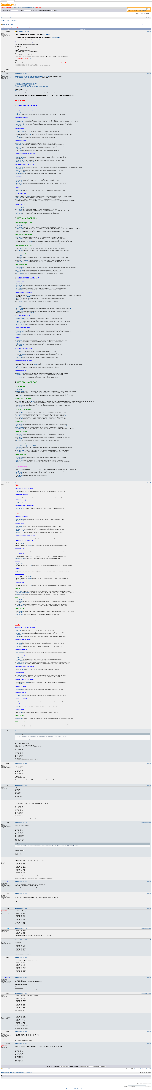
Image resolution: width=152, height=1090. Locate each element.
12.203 (20, 136)
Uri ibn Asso (19, 171)
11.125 (20, 646)
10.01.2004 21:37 (21, 881)
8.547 (22, 633)
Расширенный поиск (142, 10)
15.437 (20, 181)
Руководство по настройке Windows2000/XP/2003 (26, 83)
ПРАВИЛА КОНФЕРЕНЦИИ (7, 7)
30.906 (20, 210)
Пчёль (17, 321)
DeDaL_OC (17, 652)
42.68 (20, 475)
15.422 (20, 179)
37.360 (22, 373)
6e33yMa (18, 157)
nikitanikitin (18, 323)
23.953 (30, 578)
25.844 (21, 202)
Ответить (11, 24)
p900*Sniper (19, 124)
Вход (14, 7)
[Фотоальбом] (148, 822)
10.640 (20, 526)
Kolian (17, 180)
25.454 (20, 238)
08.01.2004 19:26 (21, 763)
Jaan (17, 114)
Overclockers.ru (4, 0)
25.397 (20, 199)
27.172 (21, 310)
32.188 (32, 363)
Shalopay (18, 318)
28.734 (21, 270)
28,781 (20, 438)
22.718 (21, 228)
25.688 (20, 414)
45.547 (20, 377)
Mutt (17, 271)
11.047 (22, 530)
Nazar (17, 594)
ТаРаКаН (18, 131)
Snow (17, 333)
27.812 (34, 446)
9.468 (20, 113)
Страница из (137, 24)
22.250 (20, 718)
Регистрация (18, 7)
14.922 (23, 171)
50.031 (19, 476)
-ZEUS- (17, 308)
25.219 (20, 248)
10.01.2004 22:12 (21, 893)
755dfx (17, 289)
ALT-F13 (18, 634)
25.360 (20, 412)
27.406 (22, 695)
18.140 (27, 682)
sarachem (18, 207)
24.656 (20, 340)
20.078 (20, 683)
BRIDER (18, 123)
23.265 (28, 296)
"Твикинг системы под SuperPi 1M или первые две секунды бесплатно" (32, 76)
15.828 (20, 284)
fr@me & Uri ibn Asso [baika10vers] (24, 446)
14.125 (32, 161)
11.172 (22, 532)
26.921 (21, 243)
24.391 (20, 591)
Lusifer (17, 261)
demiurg (18, 519)
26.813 (30, 392)
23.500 (20, 298)
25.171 (20, 341)
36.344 (20, 333)
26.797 (30, 241)
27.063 (21, 395)
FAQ (34, 7)
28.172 (20, 435)
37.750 (20, 472)
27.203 (20, 357)
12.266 (19, 137)
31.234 (21, 460)
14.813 (21, 170)
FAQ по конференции (148, 0)
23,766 (23, 676)
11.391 (22, 502)
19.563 (20, 190)
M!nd (17, 120)
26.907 (21, 308)
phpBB (73, 1087)
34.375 (35, 364)
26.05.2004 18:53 (21, 1013)
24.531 (22, 564)
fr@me (17, 225)
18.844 (20, 285)
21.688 (20, 225)
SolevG (17, 273)
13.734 (20, 508)
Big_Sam (18, 520)
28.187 (20, 261)
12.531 (20, 538)
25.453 (20, 343)
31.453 (22, 425)
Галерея (30, 7)
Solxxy (17, 167)
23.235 (20, 601)
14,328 (21, 167)
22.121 (20, 706)
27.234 (22, 311)
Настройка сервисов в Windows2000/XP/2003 (25, 84)
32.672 (22, 324)
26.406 (20, 267)
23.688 (28, 196)
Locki (17, 377)
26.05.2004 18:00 (21, 939)
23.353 (30, 576)
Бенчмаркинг (29, 17)
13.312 (22, 156)
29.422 (19, 271)
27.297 (20, 258)
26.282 (22, 391)
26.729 (20, 355)
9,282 (22, 662)
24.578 (20, 689)
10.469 (20, 645)
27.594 (21, 418)
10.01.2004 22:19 (21, 908)
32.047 (23, 323)
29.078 (22, 318)
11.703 (23, 124)
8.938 (20, 642)
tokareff (17, 376)
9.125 (22, 659)
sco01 (17, 334)
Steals (17, 474)
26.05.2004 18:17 (21, 993)
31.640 (20, 321)
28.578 (20, 437)
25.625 (20, 605)
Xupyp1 (17, 471)
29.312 (20, 458)
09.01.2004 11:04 (21, 822)
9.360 (25, 663)
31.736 (20, 213)
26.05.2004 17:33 (21, 928)
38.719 (20, 474)
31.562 (21, 427)
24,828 (20, 255)
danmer (17, 170)
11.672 (21, 123)
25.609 (19, 351)
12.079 (20, 133)
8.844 (20, 636)
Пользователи (25, 7)
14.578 (22, 543)
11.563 (22, 146)
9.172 (22, 660)
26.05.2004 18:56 (21, 1031)
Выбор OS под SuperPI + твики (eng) (23, 85)
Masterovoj (18, 324)
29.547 (21, 273)
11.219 (20, 120)
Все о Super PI (18, 79)
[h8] (17, 366)
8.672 (21, 652)
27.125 (21, 417)
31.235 (22, 320)
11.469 (21, 143)
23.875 (20, 231)
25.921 (20, 594)
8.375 (20, 632)
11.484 (20, 144)
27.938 (32, 312)
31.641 (23, 701)
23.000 (20, 599)
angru (17, 343)
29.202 (22, 207)
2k (16, 415)
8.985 (20, 491)
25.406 (21, 579)
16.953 (20, 183)
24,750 (22, 604)
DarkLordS (18, 425)
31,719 (20, 469)
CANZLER (18, 121)
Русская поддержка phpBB (71, 1088)
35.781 (22, 330)
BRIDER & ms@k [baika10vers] (23, 161)
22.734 (20, 230)
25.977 (24, 344)
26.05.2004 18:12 (21, 977)
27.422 (26, 260)
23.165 (32, 551)
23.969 (20, 712)
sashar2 (18, 374)
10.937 (20, 497)
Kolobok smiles (80, 1088)
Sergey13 (18, 529)
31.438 (30, 585)
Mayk (17, 113)
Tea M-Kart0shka (20, 663)
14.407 (21, 169)
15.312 (30, 545)
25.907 (20, 724)
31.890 (19, 451)
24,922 (20, 405)
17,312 (20, 184)
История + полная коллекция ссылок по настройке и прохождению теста (31, 86)
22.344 (22, 675)
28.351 (21, 457)
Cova (17, 184)
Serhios (17, 228)
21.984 (20, 571)
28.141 (20, 268)
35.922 (23, 331)
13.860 (21, 160)
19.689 (20, 288)
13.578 (21, 159)
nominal (18, 427)
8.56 (21, 634)
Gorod (17, 133)
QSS (17, 210)
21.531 (30, 556)
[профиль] (149, 31)
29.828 (20, 448)
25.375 (20, 237)
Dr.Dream (18, 391)
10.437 (20, 114)
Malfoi (17, 148)
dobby (17, 144)
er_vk (17, 147)
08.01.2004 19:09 (23, 31)
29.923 (20, 209)
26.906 (19, 415)
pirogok (17, 243)
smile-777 (18, 614)
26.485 (23, 354)
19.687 (20, 286)
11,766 (20, 150)
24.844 (22, 404)
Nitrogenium (18, 331)
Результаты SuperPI (9, 20)
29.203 (22, 620)
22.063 (22, 558)
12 (16, 137)
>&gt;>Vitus (19, 450)
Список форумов (5, 17)
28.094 (20, 447)
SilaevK (18, 160)
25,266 (20, 611)
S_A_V (17, 270)
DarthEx (18, 457)
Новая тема (5, 24)
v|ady (17, 645)
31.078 (20, 212)
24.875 (30, 565)
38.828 (20, 334)
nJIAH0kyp (18, 428)
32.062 (22, 428)
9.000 (22, 657)
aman (17, 307)
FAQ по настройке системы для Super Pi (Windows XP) (28, 77)
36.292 (20, 367)
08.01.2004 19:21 (21, 73)
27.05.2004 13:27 (21, 1043)
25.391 (20, 250)
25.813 (20, 353)
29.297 (20, 440)
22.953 (30, 295)
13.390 (22, 157)
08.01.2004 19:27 (21, 785)
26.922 (20, 257)
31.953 (21, 471)
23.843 (20, 602)
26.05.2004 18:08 (21, 957)
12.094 (30, 134)
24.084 (20, 301)
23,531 (32, 401)
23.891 (20, 389)
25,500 (20, 240)
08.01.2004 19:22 (21, 482)
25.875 (27, 592)
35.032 (19, 366)
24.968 (21, 197)
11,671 (22, 121)
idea (17, 125)
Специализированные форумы (17, 17)
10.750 (22, 529)
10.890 (21, 519)
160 (149, 24)
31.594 (23, 450)
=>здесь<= (46, 34)
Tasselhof (18, 311)
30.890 (20, 424)
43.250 (21, 376)
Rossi (17, 173)
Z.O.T (17, 528)
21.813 (20, 227)
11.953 (22, 131)
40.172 (21, 374)
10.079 (20, 643)
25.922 (20, 307)
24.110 (20, 402)
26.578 (20, 612)
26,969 (26, 394)
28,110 (20, 434)
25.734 (30, 200)
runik (17, 599)
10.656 (20, 528)
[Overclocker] (19, 344)
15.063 (20, 173)
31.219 (20, 345)
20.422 (20, 289)
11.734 (19, 125)
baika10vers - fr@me (21, 592)
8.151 (20, 630)
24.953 (20, 407)
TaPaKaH (18, 320)
